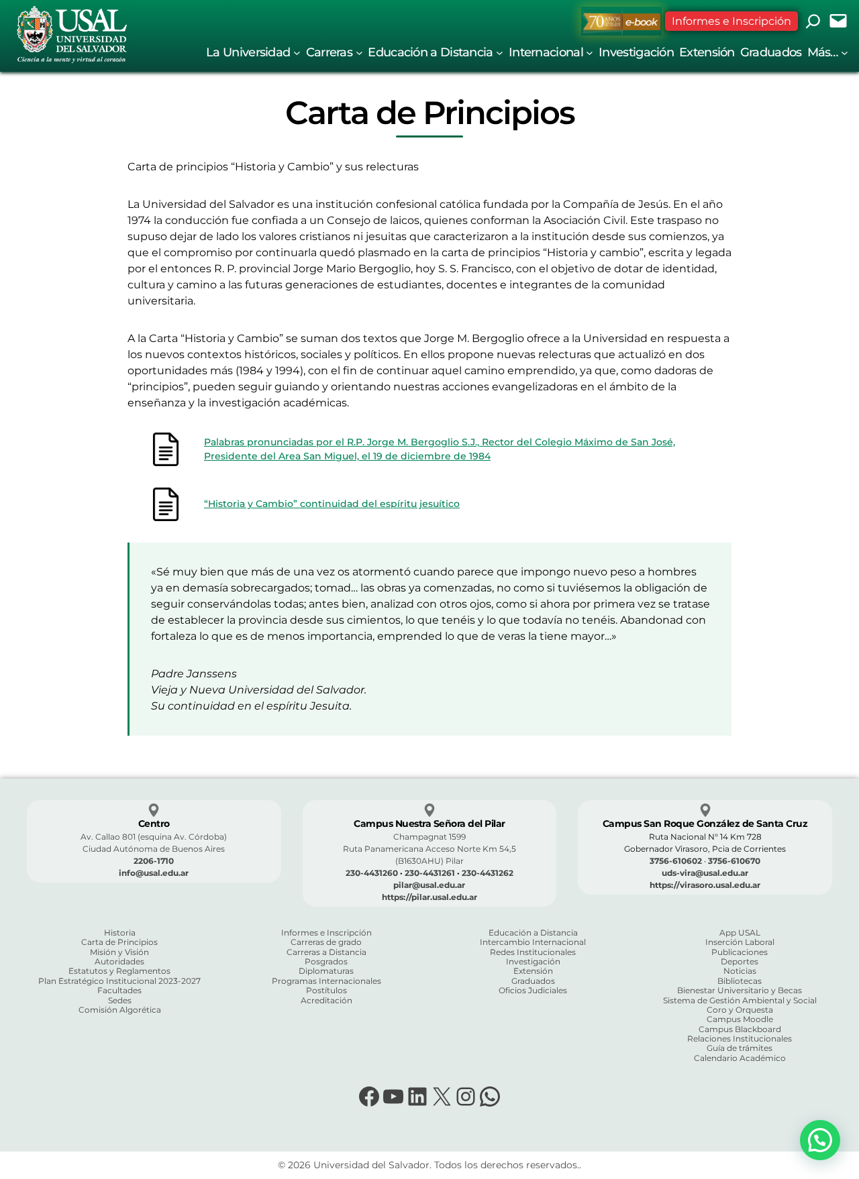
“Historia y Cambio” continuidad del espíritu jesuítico (332, 504)
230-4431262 (487, 873)
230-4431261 (430, 873)
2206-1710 (154, 861)
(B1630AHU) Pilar (429, 861)
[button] (820, 1140)
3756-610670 (734, 861)
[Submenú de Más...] (844, 52)
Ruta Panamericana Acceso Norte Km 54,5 (429, 849)
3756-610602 (676, 861)
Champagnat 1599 (429, 837)
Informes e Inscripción (731, 21)
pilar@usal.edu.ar (429, 885)
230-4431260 (372, 873)
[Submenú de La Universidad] (297, 52)
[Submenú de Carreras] (359, 52)
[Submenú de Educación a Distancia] (499, 52)
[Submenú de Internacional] (589, 52)
